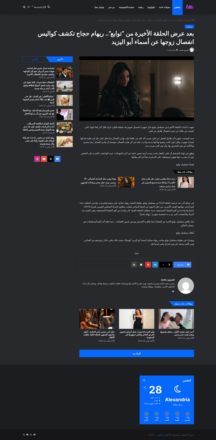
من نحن (111, 7)
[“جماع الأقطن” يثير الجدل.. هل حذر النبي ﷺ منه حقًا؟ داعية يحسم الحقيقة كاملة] (65, 100)
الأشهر (60, 59)
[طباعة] (134, 265)
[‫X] (51, 159)
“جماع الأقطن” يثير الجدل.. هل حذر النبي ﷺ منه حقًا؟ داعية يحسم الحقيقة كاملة (38, 99)
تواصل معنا (99, 7)
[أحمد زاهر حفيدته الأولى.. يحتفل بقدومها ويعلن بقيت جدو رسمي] (176, 319)
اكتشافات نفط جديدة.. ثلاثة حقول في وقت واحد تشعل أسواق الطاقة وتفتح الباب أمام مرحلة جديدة (38, 85)
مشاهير (177, 7)
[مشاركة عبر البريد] (141, 265)
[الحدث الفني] (190, 7)
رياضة (140, 7)
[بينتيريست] (148, 265)
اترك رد (137, 353)
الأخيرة (35, 59)
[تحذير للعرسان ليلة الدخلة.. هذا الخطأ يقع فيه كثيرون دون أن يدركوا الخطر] (65, 114)
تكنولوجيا (151, 7)
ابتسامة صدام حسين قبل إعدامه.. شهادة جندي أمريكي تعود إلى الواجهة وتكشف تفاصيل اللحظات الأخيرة (38, 71)
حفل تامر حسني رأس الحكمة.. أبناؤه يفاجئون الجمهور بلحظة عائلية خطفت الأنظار (99, 334)
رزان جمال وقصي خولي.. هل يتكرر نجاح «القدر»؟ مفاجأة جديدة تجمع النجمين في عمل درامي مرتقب (158, 182)
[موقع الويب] (173, 291)
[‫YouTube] (44, 159)
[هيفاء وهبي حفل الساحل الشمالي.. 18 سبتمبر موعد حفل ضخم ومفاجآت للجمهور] (126, 182)
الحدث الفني (163, 434)
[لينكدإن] (155, 265)
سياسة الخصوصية (126, 7)
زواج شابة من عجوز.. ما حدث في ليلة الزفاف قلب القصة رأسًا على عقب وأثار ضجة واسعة (38, 140)
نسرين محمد (184, 50)
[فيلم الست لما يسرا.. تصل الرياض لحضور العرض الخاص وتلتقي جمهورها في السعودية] (136, 319)
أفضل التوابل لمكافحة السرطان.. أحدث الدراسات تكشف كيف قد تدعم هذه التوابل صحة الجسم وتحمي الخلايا (38, 126)
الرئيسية (188, 20)
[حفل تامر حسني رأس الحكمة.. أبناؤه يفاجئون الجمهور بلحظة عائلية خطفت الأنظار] (97, 319)
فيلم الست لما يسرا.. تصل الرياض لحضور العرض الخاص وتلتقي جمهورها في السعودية (137, 334)
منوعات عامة (164, 7)
